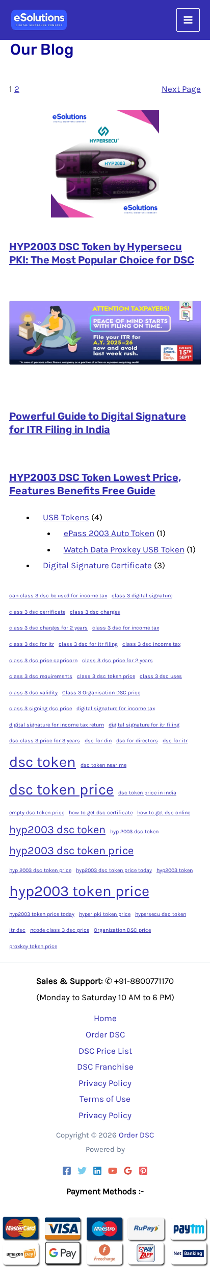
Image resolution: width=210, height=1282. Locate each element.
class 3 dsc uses (161, 676)
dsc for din (98, 740)
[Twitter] (82, 1170)
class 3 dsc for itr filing (88, 644)
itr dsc (17, 930)
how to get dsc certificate (101, 812)
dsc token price (61, 789)
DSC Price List (105, 1051)
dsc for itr (175, 740)
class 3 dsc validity (33, 692)
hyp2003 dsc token (57, 829)
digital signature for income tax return (56, 724)
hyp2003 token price (79, 891)
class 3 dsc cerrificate (37, 612)
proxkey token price (33, 946)
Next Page (181, 89)
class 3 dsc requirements (40, 676)
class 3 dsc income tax (151, 644)
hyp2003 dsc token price (71, 850)
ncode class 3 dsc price (59, 930)
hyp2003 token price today (41, 914)
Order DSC (105, 1034)
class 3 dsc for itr (31, 644)
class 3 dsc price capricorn (43, 660)
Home (105, 1018)
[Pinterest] (143, 1170)
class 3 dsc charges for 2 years (48, 627)
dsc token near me (103, 765)
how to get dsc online (163, 812)
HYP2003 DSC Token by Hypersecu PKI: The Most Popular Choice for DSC (101, 253)
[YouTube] (112, 1170)
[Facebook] (66, 1170)
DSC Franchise (105, 1066)
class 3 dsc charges (95, 612)
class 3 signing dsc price (40, 708)
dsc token (42, 761)
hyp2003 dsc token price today (114, 870)
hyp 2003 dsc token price (40, 870)
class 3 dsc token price (106, 676)
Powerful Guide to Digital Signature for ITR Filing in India (97, 423)
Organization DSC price (122, 930)
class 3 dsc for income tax (125, 627)
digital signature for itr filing (144, 724)
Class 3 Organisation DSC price (101, 692)
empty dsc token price (36, 812)
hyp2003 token (174, 870)
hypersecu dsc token (160, 914)
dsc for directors (137, 740)
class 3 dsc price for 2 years (117, 660)
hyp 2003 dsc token (134, 831)
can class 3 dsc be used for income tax (58, 595)
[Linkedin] (97, 1170)
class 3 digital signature (142, 595)
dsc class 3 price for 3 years (44, 740)
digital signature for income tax (115, 708)
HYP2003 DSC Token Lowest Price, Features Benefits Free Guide (95, 484)
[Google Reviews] (128, 1170)
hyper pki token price (104, 914)
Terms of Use (105, 1099)
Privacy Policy (105, 1083)
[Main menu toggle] (188, 20)
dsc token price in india (147, 792)
